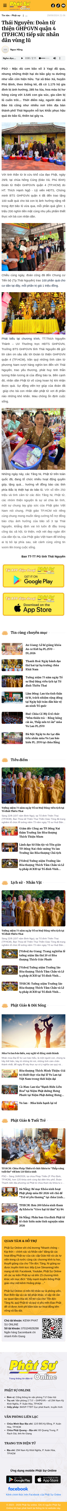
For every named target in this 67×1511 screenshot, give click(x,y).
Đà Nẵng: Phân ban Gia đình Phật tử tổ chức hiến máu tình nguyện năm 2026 (42, 1221)
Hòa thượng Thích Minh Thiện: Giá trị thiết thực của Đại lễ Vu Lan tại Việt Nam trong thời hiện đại (42, 1074)
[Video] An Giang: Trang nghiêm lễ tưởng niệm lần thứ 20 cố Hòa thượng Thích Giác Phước (42, 955)
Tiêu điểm (19, 760)
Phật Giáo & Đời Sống (28, 1005)
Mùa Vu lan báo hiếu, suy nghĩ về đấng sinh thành (30, 1053)
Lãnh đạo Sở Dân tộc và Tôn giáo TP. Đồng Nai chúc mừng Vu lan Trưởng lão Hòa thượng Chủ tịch (40, 848)
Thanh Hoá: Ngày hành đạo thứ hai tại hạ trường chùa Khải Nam (43, 665)
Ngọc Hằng (16, 49)
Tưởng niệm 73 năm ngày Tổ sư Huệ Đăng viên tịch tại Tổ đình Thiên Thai (44, 681)
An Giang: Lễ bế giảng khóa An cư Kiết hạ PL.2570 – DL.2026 (43, 649)
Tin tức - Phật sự (11, 15)
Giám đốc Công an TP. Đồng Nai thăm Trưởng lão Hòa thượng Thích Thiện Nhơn (39, 832)
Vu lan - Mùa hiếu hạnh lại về (38, 1103)
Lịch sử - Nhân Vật (26, 882)
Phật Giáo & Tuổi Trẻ (28, 1120)
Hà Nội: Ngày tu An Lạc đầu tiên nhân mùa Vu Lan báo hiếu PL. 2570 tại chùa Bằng (43, 738)
